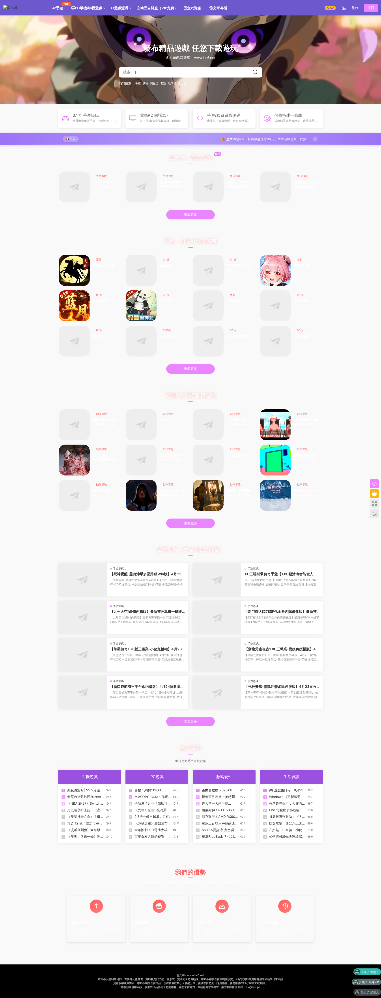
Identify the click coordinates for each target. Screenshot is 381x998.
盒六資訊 (194, 8)
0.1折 (166, 259)
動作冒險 (101, 413)
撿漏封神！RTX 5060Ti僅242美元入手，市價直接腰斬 (220, 810)
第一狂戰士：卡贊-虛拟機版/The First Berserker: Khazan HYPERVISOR (105, 457)
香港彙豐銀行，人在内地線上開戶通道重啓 (287, 803)
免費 (232, 294)
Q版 (299, 259)
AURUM (165, 420)
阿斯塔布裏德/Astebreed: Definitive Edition (172, 457)
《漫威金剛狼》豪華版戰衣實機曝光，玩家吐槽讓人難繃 (85, 830)
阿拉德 (154, 83)
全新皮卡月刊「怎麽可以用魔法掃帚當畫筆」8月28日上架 (152, 803)
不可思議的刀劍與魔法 (239, 268)
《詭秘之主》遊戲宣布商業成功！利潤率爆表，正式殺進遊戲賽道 (152, 823)
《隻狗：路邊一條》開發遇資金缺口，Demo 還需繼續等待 (85, 836)
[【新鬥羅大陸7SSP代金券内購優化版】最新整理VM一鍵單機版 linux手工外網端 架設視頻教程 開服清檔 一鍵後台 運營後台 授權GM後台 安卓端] (217, 617)
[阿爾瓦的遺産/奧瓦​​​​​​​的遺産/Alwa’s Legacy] (74, 424)
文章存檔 (220, 8)
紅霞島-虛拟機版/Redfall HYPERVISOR (239, 493)
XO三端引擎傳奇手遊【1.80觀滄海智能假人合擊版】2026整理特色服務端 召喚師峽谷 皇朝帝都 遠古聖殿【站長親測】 (282, 574)
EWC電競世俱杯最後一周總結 (287, 810)
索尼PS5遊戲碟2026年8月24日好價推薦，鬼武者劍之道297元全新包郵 (172, 184)
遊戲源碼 (121, 8)
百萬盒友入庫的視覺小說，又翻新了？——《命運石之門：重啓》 (152, 836)
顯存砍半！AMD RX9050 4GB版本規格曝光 (220, 817)
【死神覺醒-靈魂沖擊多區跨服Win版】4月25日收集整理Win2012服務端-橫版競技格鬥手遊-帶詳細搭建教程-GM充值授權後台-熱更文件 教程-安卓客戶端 (147, 574)
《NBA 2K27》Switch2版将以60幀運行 (105, 184)
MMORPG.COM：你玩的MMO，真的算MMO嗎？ (152, 797)
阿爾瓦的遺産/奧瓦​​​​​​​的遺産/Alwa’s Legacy (104, 422)
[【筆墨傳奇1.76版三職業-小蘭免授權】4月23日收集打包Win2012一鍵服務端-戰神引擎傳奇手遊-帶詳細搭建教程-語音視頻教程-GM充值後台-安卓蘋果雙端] (82, 655)
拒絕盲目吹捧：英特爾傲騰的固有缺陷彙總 (220, 797)
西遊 (163, 83)
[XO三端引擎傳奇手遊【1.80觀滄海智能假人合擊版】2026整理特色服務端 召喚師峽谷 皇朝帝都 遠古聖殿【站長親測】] (217, 579)
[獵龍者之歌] (275, 270)
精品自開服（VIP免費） (159, 8)
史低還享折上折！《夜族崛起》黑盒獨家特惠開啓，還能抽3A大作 (85, 810)
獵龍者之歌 (301, 265)
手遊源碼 (118, 568)
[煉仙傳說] (141, 270)
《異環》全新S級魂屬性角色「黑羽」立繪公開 (152, 810)
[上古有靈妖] (275, 341)
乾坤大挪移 (301, 301)
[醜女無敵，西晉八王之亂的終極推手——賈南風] (275, 187)
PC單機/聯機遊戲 (88, 8)
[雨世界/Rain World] (74, 495)
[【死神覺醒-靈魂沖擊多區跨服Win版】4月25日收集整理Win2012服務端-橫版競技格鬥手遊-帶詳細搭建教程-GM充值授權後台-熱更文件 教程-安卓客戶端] (82, 579)
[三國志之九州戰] (74, 270)
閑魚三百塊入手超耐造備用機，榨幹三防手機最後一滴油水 (220, 823)
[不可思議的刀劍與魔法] (208, 270)
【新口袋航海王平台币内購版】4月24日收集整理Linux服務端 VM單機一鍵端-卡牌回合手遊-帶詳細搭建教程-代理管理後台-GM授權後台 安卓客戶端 (147, 686)
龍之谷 (182, 83)
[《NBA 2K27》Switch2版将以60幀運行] (74, 187)
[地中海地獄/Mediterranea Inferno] (275, 424)
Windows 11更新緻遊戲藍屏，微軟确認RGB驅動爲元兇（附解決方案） (287, 797)
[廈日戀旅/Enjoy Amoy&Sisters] (275, 495)
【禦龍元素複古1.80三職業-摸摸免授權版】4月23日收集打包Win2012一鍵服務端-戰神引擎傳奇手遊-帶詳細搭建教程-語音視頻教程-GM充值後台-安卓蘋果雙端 (282, 649)
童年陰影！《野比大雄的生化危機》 (152, 830)
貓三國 (97, 336)
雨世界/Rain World (105, 493)
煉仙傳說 (166, 265)
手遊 (61, 6)
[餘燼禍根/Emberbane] (208, 460)
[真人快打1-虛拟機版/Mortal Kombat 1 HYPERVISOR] (141, 495)
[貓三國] (74, 341)
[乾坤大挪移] (275, 305)
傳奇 (145, 83)
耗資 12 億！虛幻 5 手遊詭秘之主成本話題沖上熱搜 (85, 823)
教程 (138, 83)
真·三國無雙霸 (236, 336)
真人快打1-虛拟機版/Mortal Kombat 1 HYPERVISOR (172, 493)
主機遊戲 (101, 176)
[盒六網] (23, 7)
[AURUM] (141, 424)
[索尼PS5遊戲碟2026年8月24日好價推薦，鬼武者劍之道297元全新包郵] (141, 187)
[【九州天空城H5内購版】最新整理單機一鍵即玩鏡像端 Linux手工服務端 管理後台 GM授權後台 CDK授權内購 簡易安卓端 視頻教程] (82, 617)
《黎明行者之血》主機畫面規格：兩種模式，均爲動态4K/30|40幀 (85, 817)
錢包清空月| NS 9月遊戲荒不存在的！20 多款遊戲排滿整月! (85, 790)
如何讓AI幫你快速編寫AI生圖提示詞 (287, 836)
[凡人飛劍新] (141, 341)
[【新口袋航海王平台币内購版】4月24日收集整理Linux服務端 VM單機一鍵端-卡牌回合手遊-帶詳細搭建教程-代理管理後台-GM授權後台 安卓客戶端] (82, 692)
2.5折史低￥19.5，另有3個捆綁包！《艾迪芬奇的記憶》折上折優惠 (152, 817)
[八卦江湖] (141, 305)
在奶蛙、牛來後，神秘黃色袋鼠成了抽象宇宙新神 (239, 184)
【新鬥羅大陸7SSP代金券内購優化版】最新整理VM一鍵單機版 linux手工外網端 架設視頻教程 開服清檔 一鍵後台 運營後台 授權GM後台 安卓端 (281, 611)
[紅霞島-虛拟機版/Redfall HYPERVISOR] (208, 495)
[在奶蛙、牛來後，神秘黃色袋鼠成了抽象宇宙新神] (208, 187)
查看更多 (190, 215)
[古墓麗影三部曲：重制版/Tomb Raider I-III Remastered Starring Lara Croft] (208, 424)
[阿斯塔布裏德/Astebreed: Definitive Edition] (141, 460)
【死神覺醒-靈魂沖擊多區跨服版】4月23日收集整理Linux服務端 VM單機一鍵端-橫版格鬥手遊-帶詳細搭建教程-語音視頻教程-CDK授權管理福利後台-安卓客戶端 (282, 686)
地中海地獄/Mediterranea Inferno (306, 422)
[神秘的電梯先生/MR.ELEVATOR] (275, 460)
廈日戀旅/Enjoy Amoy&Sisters (306, 493)
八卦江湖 (166, 301)
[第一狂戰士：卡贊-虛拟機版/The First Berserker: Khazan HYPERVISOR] (74, 460)
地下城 (172, 83)
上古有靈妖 (301, 336)
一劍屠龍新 (100, 301)
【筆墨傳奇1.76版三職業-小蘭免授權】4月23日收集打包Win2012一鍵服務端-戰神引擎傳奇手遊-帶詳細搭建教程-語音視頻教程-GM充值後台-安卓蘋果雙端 (147, 649)
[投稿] (344, 7)
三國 (98, 259)
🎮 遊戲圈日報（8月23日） (286, 790)
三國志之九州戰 (104, 265)
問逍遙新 (233, 301)
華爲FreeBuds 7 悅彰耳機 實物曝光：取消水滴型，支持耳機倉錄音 (219, 836)
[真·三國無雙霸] (208, 341)
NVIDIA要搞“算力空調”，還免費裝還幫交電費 (220, 830)
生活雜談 (235, 176)
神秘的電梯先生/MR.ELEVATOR (305, 457)
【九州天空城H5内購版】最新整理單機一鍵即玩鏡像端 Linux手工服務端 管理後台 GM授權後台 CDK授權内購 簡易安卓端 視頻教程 (147, 611)
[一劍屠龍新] (74, 305)
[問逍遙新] (208, 305)
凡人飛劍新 (167, 336)
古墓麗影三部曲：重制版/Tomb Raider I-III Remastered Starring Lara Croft (239, 422)
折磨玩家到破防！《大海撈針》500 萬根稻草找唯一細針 (287, 817)
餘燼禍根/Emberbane (238, 457)
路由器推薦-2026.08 (217, 790)
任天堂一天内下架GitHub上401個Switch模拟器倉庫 (220, 803)
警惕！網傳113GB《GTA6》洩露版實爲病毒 (152, 790)
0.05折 (167, 330)
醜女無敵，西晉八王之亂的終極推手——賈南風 (306, 184)
